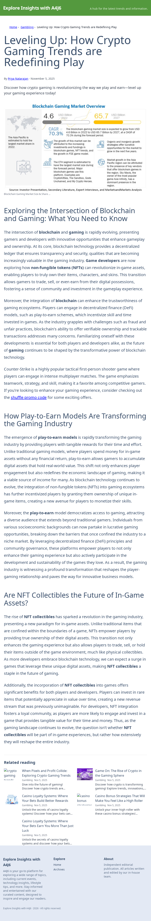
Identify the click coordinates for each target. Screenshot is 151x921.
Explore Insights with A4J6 (32, 8)
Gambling (27, 27)
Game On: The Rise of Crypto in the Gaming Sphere (118, 773)
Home (13, 27)
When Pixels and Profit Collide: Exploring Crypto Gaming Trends (46, 773)
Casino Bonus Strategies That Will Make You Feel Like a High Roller (120, 798)
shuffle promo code (29, 397)
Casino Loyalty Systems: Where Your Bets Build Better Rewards (45, 798)
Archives (59, 869)
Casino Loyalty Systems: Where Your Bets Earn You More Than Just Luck (48, 826)
